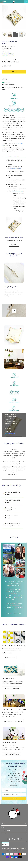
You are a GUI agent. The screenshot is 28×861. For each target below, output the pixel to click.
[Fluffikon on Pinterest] (18, 839)
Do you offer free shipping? (10, 509)
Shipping (16, 156)
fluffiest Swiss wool (17, 191)
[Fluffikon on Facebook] (10, 839)
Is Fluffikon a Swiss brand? (11, 517)
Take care (9, 156)
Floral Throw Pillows (7, 54)
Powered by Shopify (16, 850)
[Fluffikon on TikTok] (21, 839)
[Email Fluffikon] (7, 839)
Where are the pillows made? (12, 501)
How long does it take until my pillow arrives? (12, 525)
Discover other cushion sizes (14, 237)
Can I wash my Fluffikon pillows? (13, 493)
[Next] (24, 17)
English (4, 844)
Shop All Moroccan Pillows (11, 754)
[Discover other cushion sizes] (14, 225)
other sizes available (15, 168)
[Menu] (1, 1)
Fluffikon (8, 848)
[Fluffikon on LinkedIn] (15, 839)
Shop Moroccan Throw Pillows (13, 721)
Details (4, 156)
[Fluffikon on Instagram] (12, 839)
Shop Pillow (14, 245)
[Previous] (3, 17)
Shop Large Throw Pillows (11, 688)
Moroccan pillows (16, 595)
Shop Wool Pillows (9, 657)
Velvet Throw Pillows (8, 56)
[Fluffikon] (14, 1)
